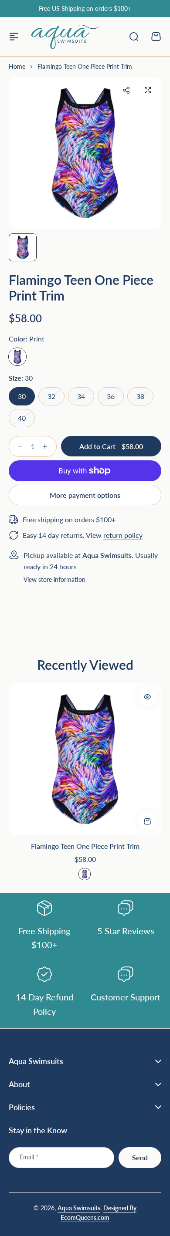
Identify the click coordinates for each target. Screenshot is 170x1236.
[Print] (17, 356)
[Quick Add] (147, 821)
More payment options (85, 495)
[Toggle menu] (14, 36)
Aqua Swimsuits (79, 1208)
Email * (29, 1157)
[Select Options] (147, 696)
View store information (54, 580)
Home (17, 66)
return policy (123, 535)
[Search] (133, 36)
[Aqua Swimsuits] (65, 36)
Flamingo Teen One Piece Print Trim (85, 846)
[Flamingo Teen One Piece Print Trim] (85, 759)
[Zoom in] (85, 153)
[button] (126, 90)
